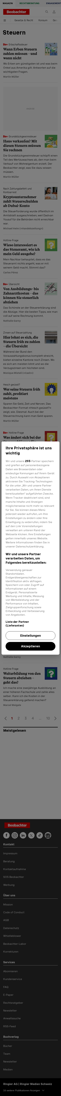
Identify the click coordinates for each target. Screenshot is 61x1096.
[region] (30, 548)
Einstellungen (30, 635)
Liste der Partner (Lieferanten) (17, 623)
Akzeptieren (30, 646)
